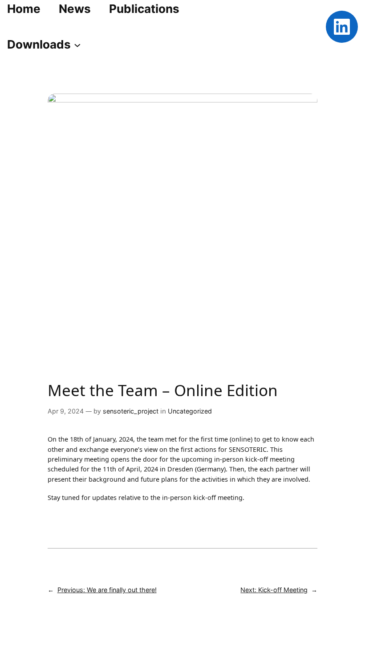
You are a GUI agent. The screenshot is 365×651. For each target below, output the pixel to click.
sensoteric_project (130, 411)
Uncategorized (190, 411)
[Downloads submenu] (77, 44)
